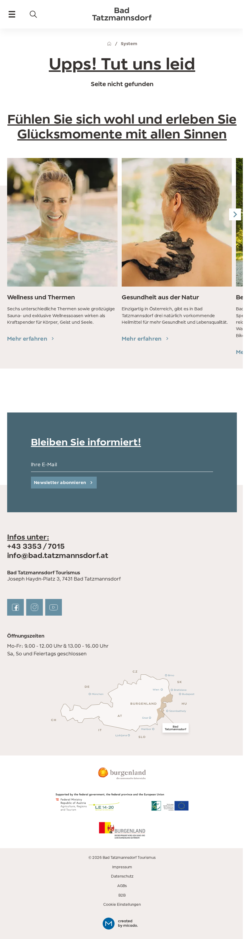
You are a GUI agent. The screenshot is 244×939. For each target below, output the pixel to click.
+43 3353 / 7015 (36, 546)
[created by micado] (122, 923)
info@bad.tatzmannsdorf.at (57, 555)
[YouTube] (53, 607)
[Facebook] (15, 607)
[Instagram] (34, 607)
